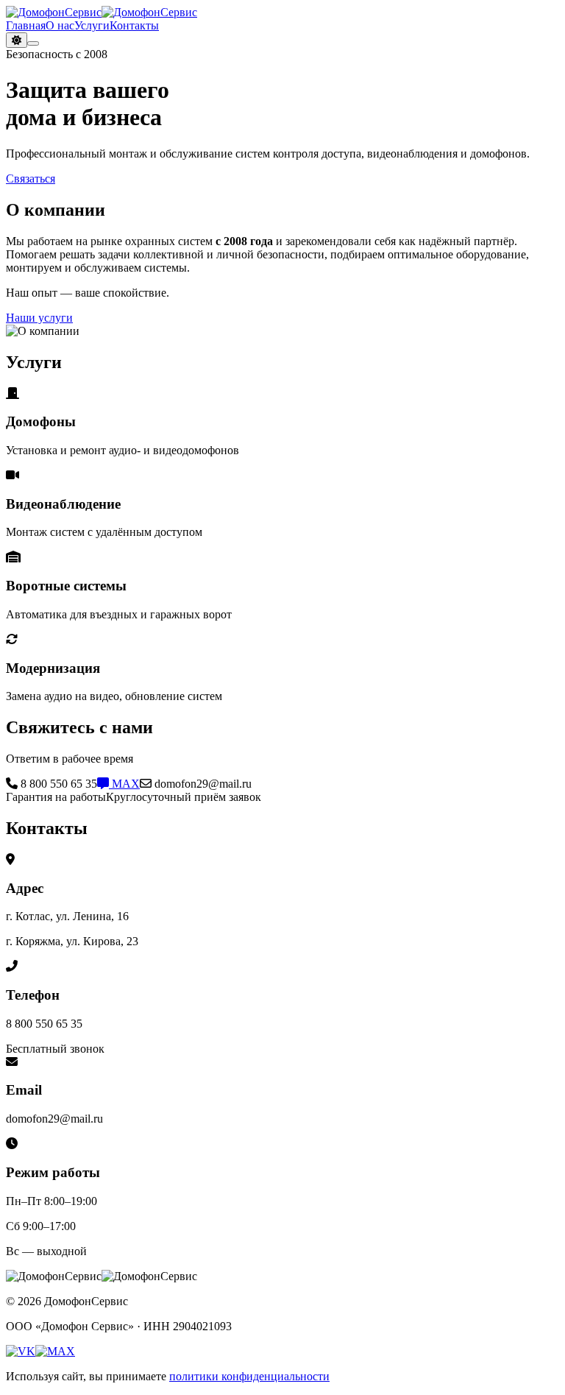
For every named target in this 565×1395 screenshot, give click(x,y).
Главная (26, 25)
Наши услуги (39, 317)
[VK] (20, 1351)
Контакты (134, 25)
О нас (60, 25)
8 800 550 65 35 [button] (57, 783)
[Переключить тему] (16, 40)
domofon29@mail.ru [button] (202, 783)
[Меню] (33, 43)
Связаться (30, 178)
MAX (124, 783)
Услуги (92, 25)
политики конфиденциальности (249, 1376)
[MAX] (55, 1351)
